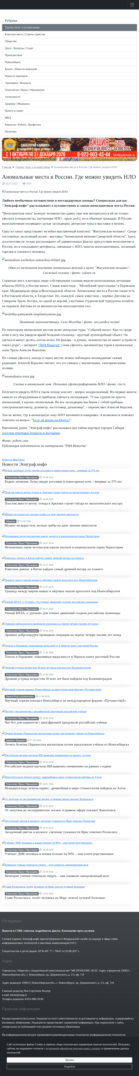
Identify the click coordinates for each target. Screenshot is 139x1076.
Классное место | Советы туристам (25, 34)
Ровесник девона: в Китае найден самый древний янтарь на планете (54, 569)
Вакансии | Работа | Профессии (23, 124)
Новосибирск (13, 62)
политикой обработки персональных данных (73, 1048)
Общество (11, 41)
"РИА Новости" (49, 345)
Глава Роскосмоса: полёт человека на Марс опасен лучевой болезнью (55, 897)
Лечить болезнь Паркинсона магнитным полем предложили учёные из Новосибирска (67, 744)
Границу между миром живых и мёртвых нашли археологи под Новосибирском (62, 591)
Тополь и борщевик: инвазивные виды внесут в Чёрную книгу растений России (62, 656)
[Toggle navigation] (132, 4)
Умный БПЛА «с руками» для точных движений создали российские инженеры (62, 613)
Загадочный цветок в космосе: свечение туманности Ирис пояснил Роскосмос (61, 832)
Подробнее (69, 1066)
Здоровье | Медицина (17, 103)
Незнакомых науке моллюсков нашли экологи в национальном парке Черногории (64, 547)
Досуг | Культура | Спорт (19, 48)
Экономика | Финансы (18, 82)
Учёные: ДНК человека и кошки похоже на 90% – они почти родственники (59, 854)
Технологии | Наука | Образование (25, 89)
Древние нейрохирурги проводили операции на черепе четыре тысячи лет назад (63, 635)
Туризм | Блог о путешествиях (22, 27)
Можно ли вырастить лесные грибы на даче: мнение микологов (51, 525)
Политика (10, 131)
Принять (69, 1060)
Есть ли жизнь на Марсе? (51, 420)
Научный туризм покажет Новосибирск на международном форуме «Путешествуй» (65, 700)
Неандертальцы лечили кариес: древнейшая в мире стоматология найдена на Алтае (65, 788)
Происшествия (13, 55)
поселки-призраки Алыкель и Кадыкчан (31, 433)
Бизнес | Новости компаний (21, 69)
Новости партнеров (16, 76)
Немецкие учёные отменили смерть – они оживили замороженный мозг (57, 876)
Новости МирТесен (13, 459)
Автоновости (12, 96)
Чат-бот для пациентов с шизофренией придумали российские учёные (56, 722)
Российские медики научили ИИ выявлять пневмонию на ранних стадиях (58, 766)
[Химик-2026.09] (69, 149)
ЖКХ (8, 117)
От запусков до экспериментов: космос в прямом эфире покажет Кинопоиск (60, 810)
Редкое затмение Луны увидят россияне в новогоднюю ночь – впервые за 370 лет (63, 481)
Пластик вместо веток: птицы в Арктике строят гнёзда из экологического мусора (63, 503)
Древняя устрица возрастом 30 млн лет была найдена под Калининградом (58, 678)
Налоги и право (14, 110)
